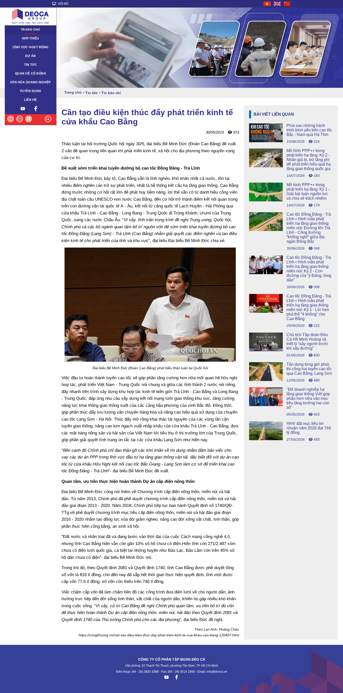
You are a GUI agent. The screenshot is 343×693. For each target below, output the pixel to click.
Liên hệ (30, 100)
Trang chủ (30, 29)
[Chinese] (287, 4)
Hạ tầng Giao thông (21, 56)
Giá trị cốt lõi (16, 82)
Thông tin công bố (20, 73)
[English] (277, 4)
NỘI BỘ (62, 4)
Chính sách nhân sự (22, 91)
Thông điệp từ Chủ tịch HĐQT (29, 38)
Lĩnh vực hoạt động (30, 47)
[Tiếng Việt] (267, 4)
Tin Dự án (14, 64)
